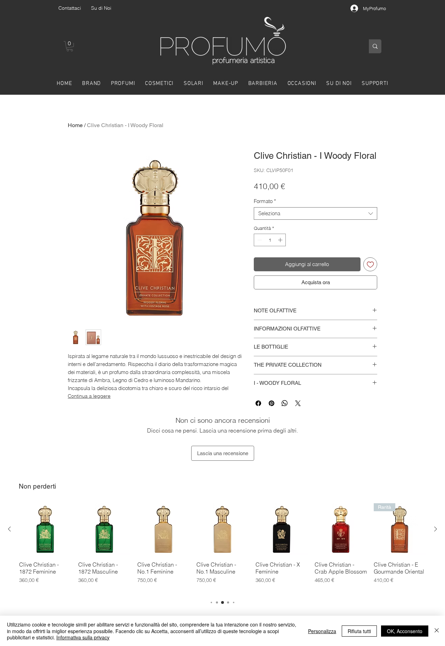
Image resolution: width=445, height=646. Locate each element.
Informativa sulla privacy (83, 637)
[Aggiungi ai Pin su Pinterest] (271, 403)
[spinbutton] (270, 240)
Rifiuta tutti (359, 631)
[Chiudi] (436, 630)
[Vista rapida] (45, 529)
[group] (222, 548)
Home (75, 125)
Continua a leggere (89, 396)
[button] (70, 46)
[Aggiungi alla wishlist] (370, 264)
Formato (265, 201)
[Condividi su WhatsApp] (285, 403)
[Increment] (281, 240)
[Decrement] (259, 240)
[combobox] (315, 213)
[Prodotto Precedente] (9, 529)
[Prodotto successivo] (435, 529)
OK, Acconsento (404, 631)
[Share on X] (298, 403)
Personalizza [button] (322, 631)
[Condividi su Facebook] (258, 403)
